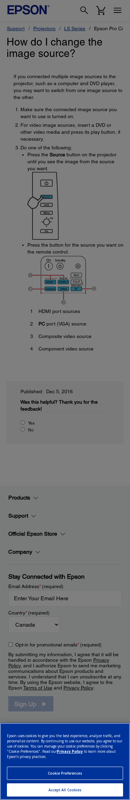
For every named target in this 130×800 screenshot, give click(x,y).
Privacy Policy (70, 751)
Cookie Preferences (65, 773)
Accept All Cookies (65, 789)
